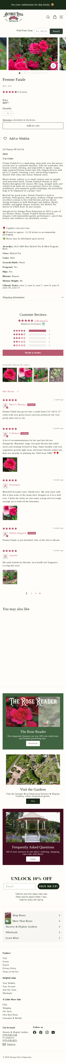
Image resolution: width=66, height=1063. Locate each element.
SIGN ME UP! (48, 886)
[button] (10, 92)
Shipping (7, 120)
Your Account (9, 986)
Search (56, 31)
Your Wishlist (9, 983)
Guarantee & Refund (12, 1018)
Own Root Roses (10, 1015)
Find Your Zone (25, 30)
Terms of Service (10, 972)
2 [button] (31, 593)
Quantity (7, 108)
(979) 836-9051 (10, 1040)
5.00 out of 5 (41, 320)
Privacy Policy (9, 968)
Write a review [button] (33, 352)
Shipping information (13, 297)
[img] (10, 400)
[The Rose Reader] (33, 712)
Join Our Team (9, 990)
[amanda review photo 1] (10, 577)
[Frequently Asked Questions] (33, 827)
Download (33, 743)
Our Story (7, 1011)
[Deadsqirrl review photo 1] (10, 513)
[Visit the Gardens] (33, 769)
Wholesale (7, 993)
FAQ (5, 1005)
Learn (33, 859)
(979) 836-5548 (10, 1035)
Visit (33, 801)
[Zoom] (53, 66)
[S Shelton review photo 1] (10, 464)
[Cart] (54, 17)
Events (6, 961)
